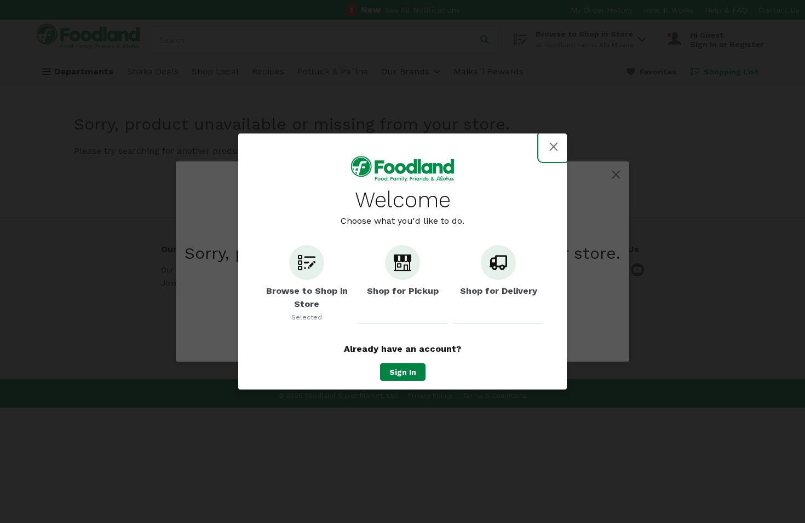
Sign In (402, 372)
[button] (307, 284)
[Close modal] (553, 146)
